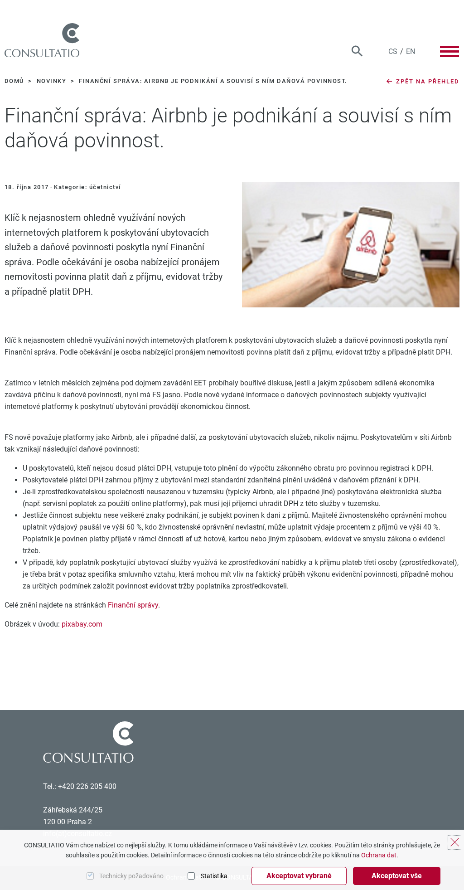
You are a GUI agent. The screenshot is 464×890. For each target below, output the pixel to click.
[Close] (455, 842)
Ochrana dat (378, 855)
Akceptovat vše (397, 875)
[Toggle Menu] (449, 51)
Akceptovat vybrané (299, 875)
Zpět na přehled (426, 81)
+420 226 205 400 (87, 786)
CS (392, 51)
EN (410, 51)
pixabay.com (82, 624)
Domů (15, 81)
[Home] (42, 40)
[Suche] (357, 51)
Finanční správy (133, 605)
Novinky (52, 81)
